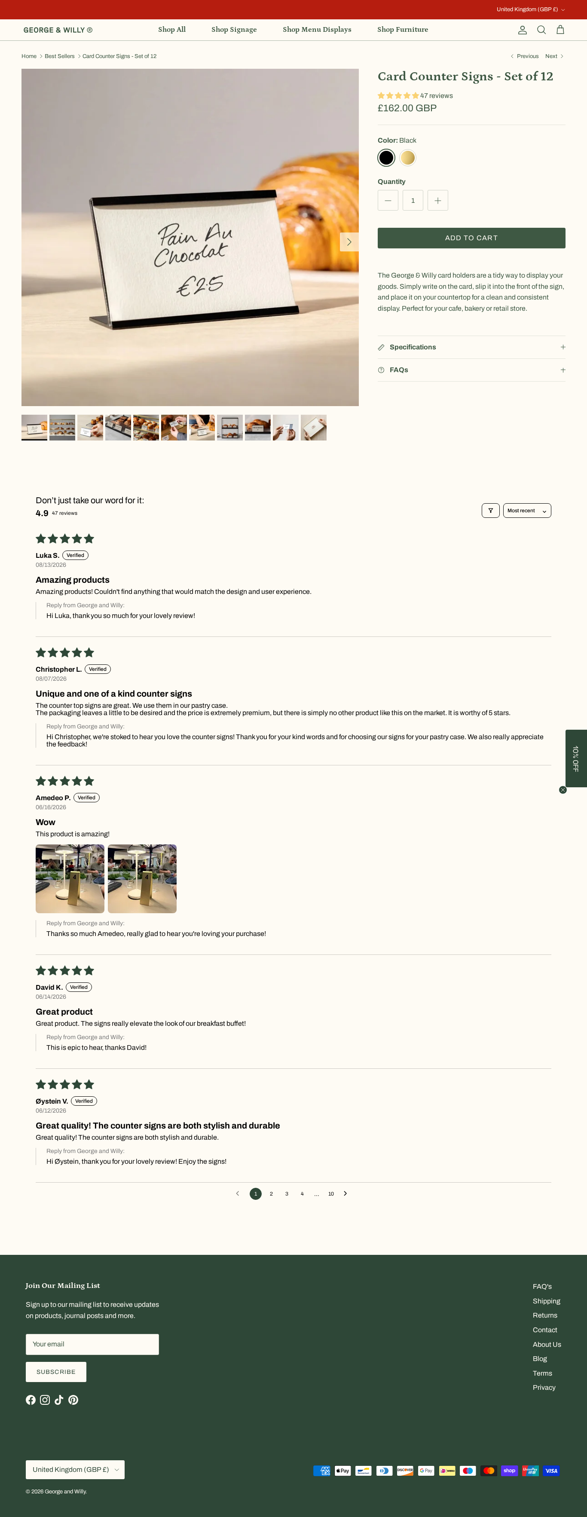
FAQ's (542, 1286)
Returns (545, 1315)
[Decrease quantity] (388, 200)
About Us (547, 1344)
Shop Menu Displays (317, 29)
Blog (540, 1358)
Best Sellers (60, 56)
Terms (542, 1373)
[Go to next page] (348, 1194)
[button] (399, 95)
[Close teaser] (563, 790)
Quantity (392, 181)
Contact (545, 1329)
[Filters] (491, 510)
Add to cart (471, 238)
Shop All (172, 29)
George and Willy (65, 1492)
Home (29, 56)
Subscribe (56, 1372)
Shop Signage (234, 29)
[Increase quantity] (438, 200)
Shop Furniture (402, 29)
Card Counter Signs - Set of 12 (119, 56)
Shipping (546, 1301)
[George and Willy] (58, 30)
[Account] (521, 30)
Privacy (544, 1387)
